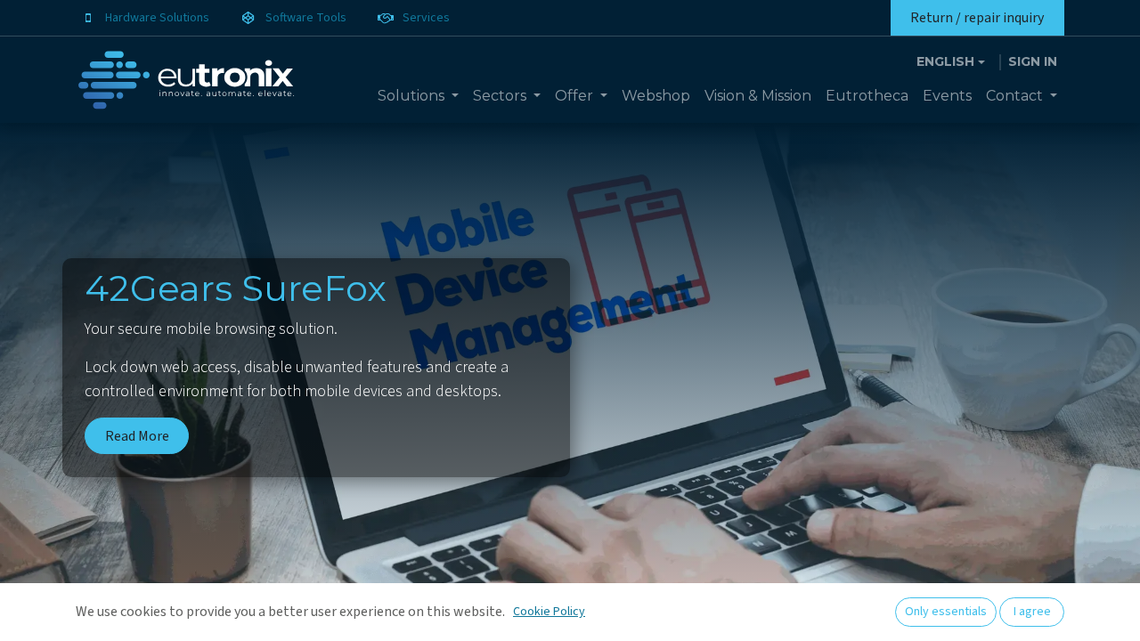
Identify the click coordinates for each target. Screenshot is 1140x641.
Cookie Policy (549, 612)
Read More (137, 436)
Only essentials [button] (946, 612)
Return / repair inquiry (977, 18)
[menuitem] (418, 96)
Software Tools (305, 18)
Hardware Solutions (157, 18)
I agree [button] (1032, 612)
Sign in (1032, 61)
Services (426, 18)
